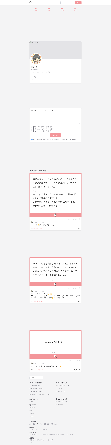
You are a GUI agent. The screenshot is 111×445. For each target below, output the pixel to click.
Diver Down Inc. (35, 443)
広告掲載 (52, 440)
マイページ (32, 407)
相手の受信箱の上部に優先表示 (43, 127)
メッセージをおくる (38, 228)
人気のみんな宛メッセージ (36, 391)
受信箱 (31, 401)
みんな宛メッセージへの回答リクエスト (39, 394)
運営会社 (31, 440)
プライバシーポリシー (35, 434)
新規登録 (31, 413)
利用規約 (44, 434)
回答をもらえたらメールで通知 (43, 129)
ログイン (78, 2)
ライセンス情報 (69, 434)
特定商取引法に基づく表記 (42, 440)
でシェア (78, 228)
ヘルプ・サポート (44, 429)
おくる (55, 135)
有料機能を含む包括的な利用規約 (55, 434)
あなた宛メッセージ (34, 385)
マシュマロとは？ (34, 429)
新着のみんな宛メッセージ (36, 388)
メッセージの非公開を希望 (42, 131)
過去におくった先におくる (62, 385)
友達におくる (59, 388)
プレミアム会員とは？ (61, 401)
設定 (30, 410)
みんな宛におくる (60, 391)
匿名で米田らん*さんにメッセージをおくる (42, 111)
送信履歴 (33, 404)
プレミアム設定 (59, 404)
